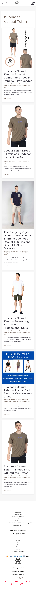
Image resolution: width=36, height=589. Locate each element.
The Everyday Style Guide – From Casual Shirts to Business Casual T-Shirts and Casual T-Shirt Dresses (18, 240)
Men (18, 544)
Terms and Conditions (18, 516)
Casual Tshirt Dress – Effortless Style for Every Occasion (17, 154)
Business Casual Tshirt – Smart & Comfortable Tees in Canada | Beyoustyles (18, 76)
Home (18, 540)
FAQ (18, 518)
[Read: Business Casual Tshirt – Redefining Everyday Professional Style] (18, 293)
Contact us (18, 520)
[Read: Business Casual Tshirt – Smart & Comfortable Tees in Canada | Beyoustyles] (18, 47)
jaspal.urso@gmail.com (20, 530)
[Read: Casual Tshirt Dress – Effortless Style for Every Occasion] (18, 125)
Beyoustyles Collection (18, 551)
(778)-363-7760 (20, 533)
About (18, 549)
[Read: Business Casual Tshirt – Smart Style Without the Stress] (18, 441)
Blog (29, 85)
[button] (6, 3)
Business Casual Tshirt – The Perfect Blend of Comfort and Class (18, 391)
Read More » (7, 98)
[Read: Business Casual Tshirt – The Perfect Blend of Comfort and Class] (18, 367)
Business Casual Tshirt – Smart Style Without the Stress (17, 469)
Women (18, 547)
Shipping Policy (18, 514)
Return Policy (18, 512)
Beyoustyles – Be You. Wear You (12, 83)
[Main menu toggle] (2, 3)
